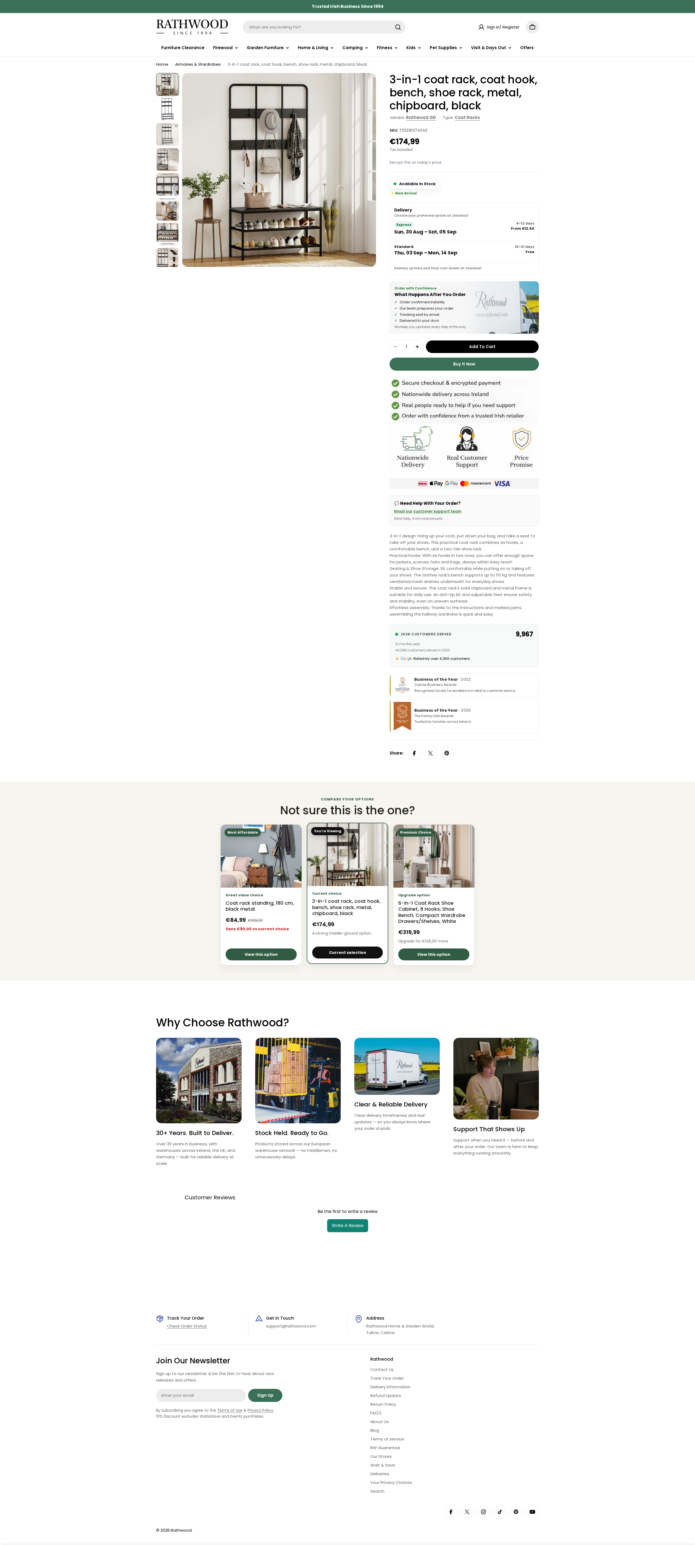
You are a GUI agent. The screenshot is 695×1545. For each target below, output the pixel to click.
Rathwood (181, 1530)
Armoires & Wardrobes (198, 64)
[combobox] (324, 27)
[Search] (398, 27)
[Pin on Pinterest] (446, 753)
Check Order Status (187, 1326)
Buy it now (464, 364)
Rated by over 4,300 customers (441, 658)
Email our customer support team (428, 511)
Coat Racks (467, 117)
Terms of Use (229, 1410)
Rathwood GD (421, 117)
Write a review (348, 1225)
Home (162, 64)
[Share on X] (430, 753)
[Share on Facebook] (414, 753)
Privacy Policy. (261, 1410)
